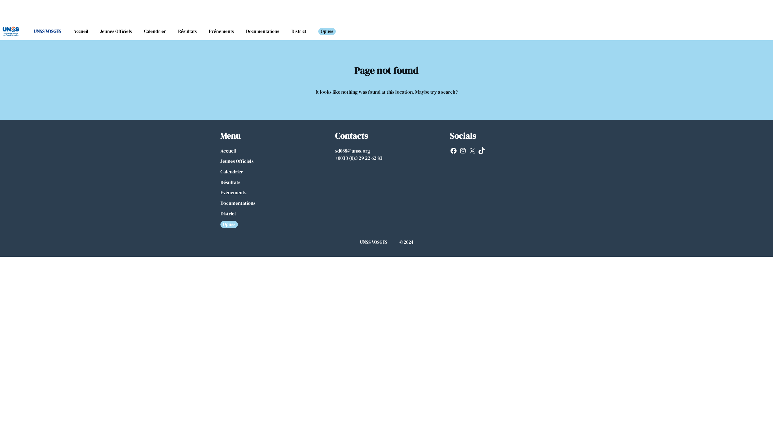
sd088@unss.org (352, 150)
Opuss (327, 31)
